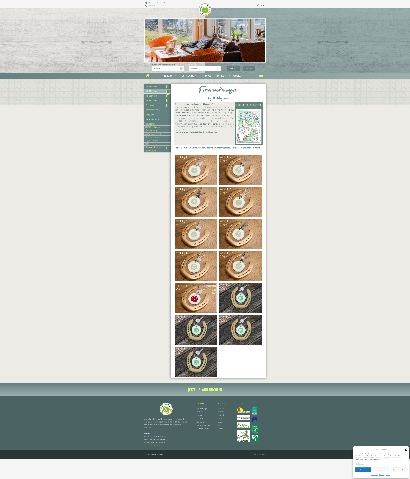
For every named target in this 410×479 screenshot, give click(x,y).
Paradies (237, 75)
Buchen (220, 75)
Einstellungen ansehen (398, 470)
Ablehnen (380, 470)
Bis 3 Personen (151, 86)
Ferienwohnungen (153, 109)
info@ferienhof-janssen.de (155, 445)
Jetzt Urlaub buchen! (205, 389)
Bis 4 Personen (151, 91)
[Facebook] (258, 5)
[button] (406, 449)
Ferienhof (168, 75)
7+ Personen (150, 105)
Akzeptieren (363, 470)
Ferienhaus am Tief (153, 119)
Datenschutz (381, 475)
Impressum (388, 475)
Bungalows (150, 114)
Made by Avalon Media (259, 454)
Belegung (206, 75)
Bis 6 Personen (151, 100)
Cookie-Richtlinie (374, 475)
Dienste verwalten (360, 464)
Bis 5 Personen (151, 95)
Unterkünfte (188, 75)
